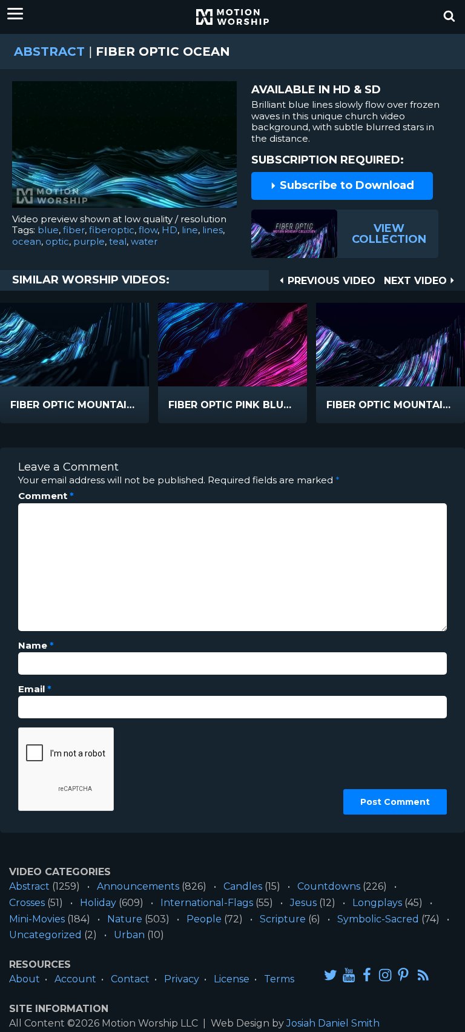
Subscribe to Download (345, 185)
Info (40, 405)
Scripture (283, 919)
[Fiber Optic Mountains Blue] (74, 344)
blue (48, 230)
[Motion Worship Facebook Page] (367, 975)
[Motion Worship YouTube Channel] (348, 975)
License (231, 979)
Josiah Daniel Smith (333, 1023)
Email (34, 689)
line (190, 230)
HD (169, 230)
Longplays (377, 902)
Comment (46, 496)
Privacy (181, 979)
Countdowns (328, 886)
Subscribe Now (98, 414)
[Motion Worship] (232, 17)
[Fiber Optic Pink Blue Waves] (232, 344)
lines (212, 230)
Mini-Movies (37, 919)
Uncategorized (45, 935)
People (204, 919)
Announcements (138, 886)
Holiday (98, 902)
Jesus (303, 902)
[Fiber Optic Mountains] (390, 344)
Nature (124, 919)
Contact (130, 979)
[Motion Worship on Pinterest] (403, 975)
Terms (279, 979)
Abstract (49, 51)
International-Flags (206, 902)
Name (36, 645)
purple (89, 241)
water (144, 241)
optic (57, 241)
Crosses (27, 902)
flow (148, 230)
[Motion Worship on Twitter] (330, 975)
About (24, 979)
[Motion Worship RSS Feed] (424, 975)
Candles (242, 886)
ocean (26, 241)
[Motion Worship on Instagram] (385, 975)
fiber (74, 230)
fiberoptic (111, 230)
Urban (129, 935)
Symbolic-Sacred (378, 919)
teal (118, 241)
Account (75, 979)
